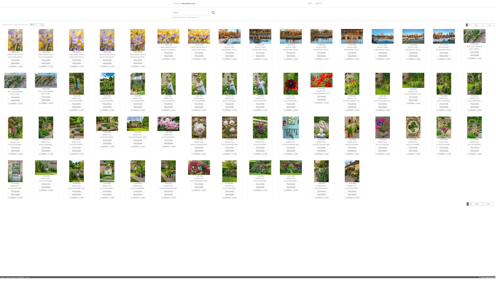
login (310, 3)
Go (43, 25)
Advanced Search (178, 17)
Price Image (15, 60)
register (318, 3)
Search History (192, 17)
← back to (184, 3)
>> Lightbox (12, 66)
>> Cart (19, 66)
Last (489, 25)
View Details (15, 63)
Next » (477, 25)
